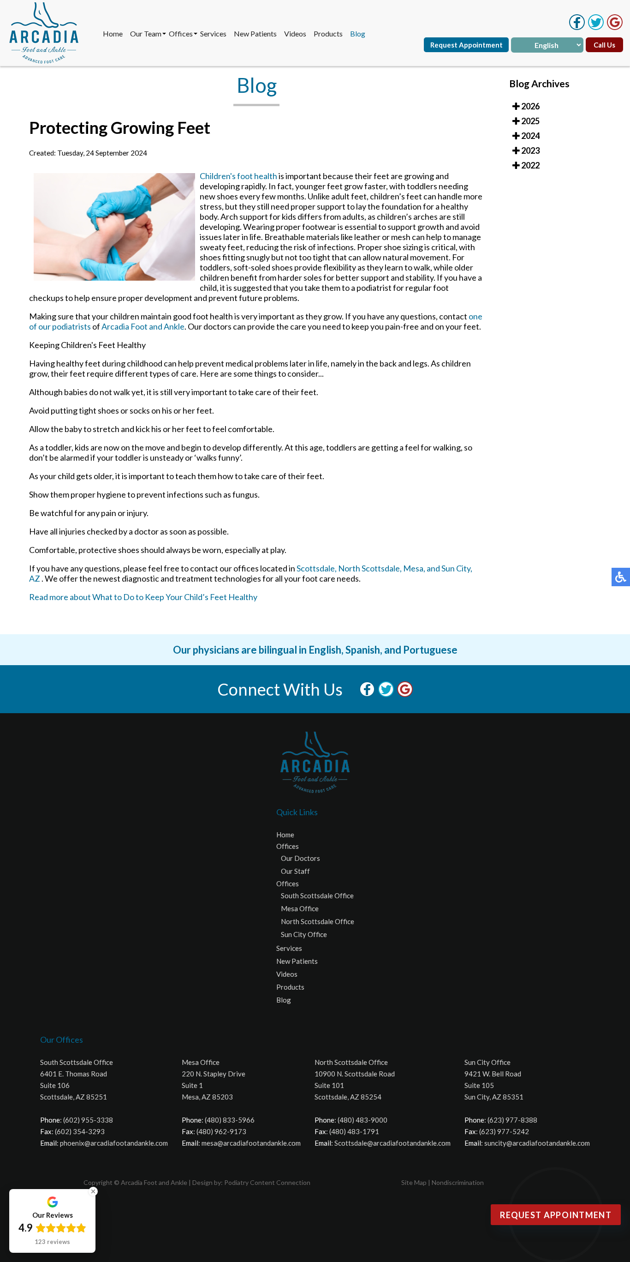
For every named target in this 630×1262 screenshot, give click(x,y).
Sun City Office (304, 934)
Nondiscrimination (458, 1182)
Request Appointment (466, 45)
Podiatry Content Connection (267, 1182)
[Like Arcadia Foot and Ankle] (577, 27)
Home (113, 33)
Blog (357, 33)
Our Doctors (300, 858)
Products (328, 33)
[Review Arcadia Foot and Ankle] (614, 27)
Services (213, 33)
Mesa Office (300, 908)
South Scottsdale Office (317, 895)
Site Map (414, 1182)
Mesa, (414, 568)
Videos (295, 33)
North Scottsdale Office (317, 921)
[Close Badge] (93, 1191)
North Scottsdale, (370, 568)
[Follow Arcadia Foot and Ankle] (596, 27)
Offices (181, 33)
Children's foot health (238, 176)
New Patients (255, 33)
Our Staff (295, 871)
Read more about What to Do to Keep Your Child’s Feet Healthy (143, 597)
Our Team (145, 33)
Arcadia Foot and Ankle (142, 326)
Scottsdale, (317, 568)
